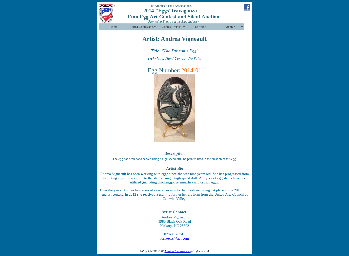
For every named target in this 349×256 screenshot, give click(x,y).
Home (113, 26)
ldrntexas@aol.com (174, 238)
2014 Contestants (142, 26)
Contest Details (171, 26)
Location (200, 26)
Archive (230, 26)
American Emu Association (178, 251)
